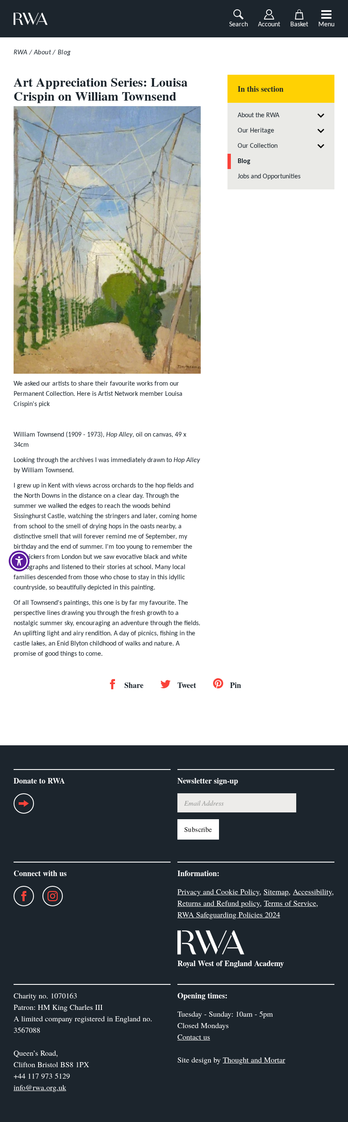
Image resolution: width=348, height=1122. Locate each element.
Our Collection (258, 146)
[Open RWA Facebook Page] (19, 896)
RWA (20, 52)
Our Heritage (256, 130)
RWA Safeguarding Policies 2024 (228, 914)
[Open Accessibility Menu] (19, 561)
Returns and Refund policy (218, 903)
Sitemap (276, 891)
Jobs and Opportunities (269, 176)
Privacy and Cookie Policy (218, 891)
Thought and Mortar (254, 1059)
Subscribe (198, 829)
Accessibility (312, 891)
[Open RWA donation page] (24, 806)
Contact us (193, 1037)
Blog (64, 52)
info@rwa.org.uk (40, 1087)
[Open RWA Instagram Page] (48, 896)
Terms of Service (290, 903)
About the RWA (258, 115)
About (42, 52)
